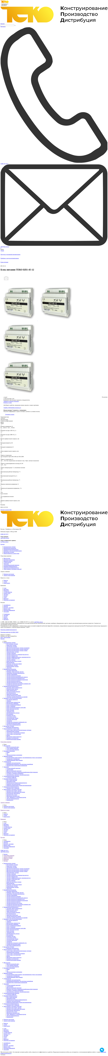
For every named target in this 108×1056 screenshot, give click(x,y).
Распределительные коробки (13, 739)
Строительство (7, 562)
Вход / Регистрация (5, 637)
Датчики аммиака (10, 659)
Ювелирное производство (13, 796)
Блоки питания (10, 710)
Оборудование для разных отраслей (12, 569)
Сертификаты (7, 605)
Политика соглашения (9, 600)
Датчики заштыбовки (11, 674)
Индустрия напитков (11, 780)
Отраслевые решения (6, 741)
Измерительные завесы (12, 689)
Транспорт (6, 563)
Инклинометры (10, 662)
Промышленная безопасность (11, 549)
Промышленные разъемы (12, 731)
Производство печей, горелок (13, 790)
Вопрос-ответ (7, 609)
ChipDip (6, 407)
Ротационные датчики (12, 665)
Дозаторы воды (10, 711)
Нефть (8, 752)
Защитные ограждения (12, 694)
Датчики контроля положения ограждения (17, 679)
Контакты (6, 589)
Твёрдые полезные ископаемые (14, 755)
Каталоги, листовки (9, 607)
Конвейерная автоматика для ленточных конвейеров (19, 764)
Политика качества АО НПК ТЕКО (9, 632)
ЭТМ (9, 407)
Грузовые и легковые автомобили (14, 773)
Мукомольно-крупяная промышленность (16, 782)
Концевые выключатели (12, 727)
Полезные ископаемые (9, 559)
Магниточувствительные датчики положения (17, 647)
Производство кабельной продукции (15, 792)
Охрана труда (7, 593)
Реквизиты (6, 590)
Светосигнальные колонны (13, 691)
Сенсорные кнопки (11, 716)
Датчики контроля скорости (13, 681)
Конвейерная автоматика (10, 548)
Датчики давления (11, 653)
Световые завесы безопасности (14, 687)
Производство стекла (11, 794)
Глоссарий (6, 611)
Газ (7, 753)
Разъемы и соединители (12, 738)
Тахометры (9, 720)
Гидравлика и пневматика (13, 759)
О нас (5, 588)
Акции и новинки (5, 802)
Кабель (8, 735)
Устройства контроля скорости (14, 685)
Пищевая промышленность (10, 566)
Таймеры (8, 701)
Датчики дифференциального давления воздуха (18, 657)
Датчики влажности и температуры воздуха (17, 654)
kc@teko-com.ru (4, 541)
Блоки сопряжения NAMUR (13, 704)
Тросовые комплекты (11, 670)
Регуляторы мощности (12, 699)
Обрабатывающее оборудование (14, 760)
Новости (6, 580)
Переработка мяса (10, 781)
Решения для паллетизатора (13, 763)
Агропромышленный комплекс (11, 565)
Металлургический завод (12, 747)
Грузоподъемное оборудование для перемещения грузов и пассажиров (24, 757)
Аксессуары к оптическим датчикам (15, 732)
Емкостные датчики (11, 645)
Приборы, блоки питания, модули (15, 671)
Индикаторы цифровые (12, 703)
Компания (3, 819)
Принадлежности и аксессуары (11, 553)
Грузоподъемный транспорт (13, 768)
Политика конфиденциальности (9, 629)
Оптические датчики (11, 646)
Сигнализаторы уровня (12, 718)
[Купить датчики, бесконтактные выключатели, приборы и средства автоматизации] (54, 22)
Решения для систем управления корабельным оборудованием (22, 772)
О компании (7, 614)
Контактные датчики (9, 552)
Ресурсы (3, 837)
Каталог (3, 23)
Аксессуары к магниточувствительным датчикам (18, 730)
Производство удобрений (12, 788)
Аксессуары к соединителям (13, 734)
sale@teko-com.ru (5, 538)
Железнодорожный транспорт (13, 770)
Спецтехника (9, 769)
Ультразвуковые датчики (12, 651)
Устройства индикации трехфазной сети (16, 722)
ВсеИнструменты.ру (16, 407)
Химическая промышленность (11, 567)
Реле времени (9, 714)
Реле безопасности (11, 693)
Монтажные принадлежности (13, 736)
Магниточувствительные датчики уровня (16, 650)
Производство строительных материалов (16, 765)
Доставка (6, 594)
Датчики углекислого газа (13, 658)
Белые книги (7, 583)
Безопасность (9, 800)
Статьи (5, 581)
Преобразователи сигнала (12, 712)
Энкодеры (9, 667)
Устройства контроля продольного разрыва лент (18, 683)
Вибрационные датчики (12, 666)
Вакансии (6, 598)
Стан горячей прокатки (12, 748)
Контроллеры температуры (13, 702)
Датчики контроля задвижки (13, 675)
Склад (5, 597)
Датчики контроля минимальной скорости (17, 677)
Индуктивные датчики (12, 644)
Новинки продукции (9, 574)
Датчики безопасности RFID (13, 695)
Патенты (6, 606)
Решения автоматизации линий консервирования (18, 785)
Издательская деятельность (13, 793)
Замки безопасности (11, 690)
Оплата (5, 596)
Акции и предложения (9, 575)
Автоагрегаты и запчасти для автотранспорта (17, 774)
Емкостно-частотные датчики (13, 661)
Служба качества (8, 592)
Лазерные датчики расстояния (14, 663)
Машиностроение (8, 561)
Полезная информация (9, 610)
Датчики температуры (12, 655)
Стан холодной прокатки (12, 749)
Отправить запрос (9, 414)
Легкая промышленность (12, 798)
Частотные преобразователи (13, 724)
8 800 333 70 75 (4, 534)
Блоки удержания (10, 706)
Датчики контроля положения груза (15, 678)
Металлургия (7, 558)
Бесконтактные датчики (10, 546)
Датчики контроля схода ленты (14, 682)
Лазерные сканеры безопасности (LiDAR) (16, 697)
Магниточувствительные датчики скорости (17, 649)
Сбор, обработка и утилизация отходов (16, 797)
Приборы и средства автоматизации (13, 550)
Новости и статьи (5, 810)
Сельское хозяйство (11, 777)
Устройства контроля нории (13, 723)
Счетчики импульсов (11, 719)
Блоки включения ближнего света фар (16, 707)
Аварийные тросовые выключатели (15, 673)
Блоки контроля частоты (12, 708)
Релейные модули (10, 715)
